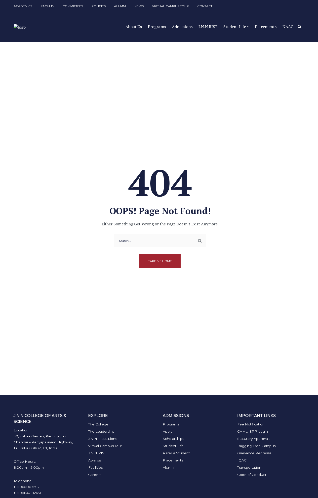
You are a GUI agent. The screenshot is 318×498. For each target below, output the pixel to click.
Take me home (160, 261)
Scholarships (173, 439)
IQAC (241, 460)
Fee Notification (251, 424)
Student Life (173, 446)
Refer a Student (176, 453)
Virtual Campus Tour (105, 446)
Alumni (168, 467)
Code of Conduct (251, 475)
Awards (94, 460)
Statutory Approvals (253, 439)
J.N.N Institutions (102, 439)
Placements (173, 460)
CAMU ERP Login (252, 431)
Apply (167, 431)
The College (98, 424)
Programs (171, 424)
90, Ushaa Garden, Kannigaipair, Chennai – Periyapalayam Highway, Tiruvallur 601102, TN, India (43, 442)
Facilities (95, 467)
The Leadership (101, 431)
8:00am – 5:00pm (29, 467)
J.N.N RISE (97, 453)
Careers (94, 475)
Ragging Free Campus (256, 446)
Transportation (249, 467)
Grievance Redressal (254, 453)
